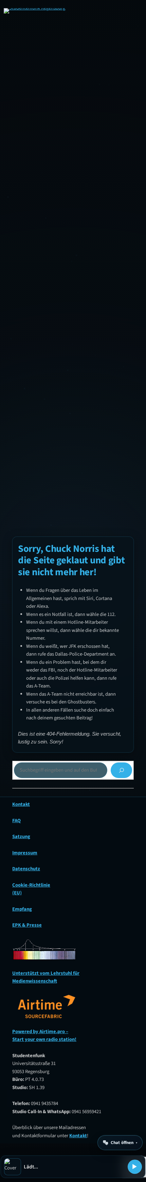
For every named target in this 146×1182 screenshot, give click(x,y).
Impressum (24, 852)
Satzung (21, 836)
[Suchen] (121, 770)
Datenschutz (26, 868)
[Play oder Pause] (135, 1167)
